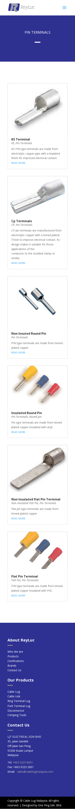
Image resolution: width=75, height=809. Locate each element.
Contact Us (15, 670)
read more (18, 162)
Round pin (35, 417)
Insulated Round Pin (26, 413)
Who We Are (15, 651)
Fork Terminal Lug (19, 706)
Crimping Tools (17, 715)
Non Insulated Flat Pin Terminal (35, 499)
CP (12, 225)
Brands (12, 665)
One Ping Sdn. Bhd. (50, 805)
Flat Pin (16, 580)
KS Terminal (20, 139)
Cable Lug (14, 691)
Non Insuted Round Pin (28, 333)
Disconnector (16, 710)
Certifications (16, 661)
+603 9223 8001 (23, 762)
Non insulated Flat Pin (24, 503)
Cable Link (14, 696)
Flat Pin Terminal (24, 576)
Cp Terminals (21, 221)
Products (13, 656)
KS (12, 143)
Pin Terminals (24, 143)
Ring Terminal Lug (19, 701)
